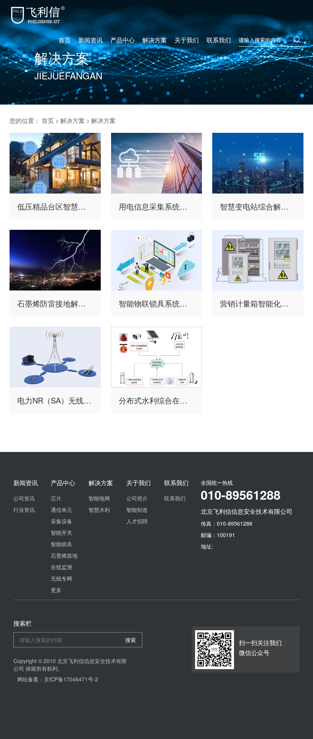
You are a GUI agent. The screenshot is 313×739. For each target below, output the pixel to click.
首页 (64, 39)
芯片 (56, 498)
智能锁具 (61, 544)
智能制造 (137, 509)
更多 (56, 590)
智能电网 (99, 498)
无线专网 (61, 578)
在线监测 (61, 567)
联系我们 (219, 39)
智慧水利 (99, 509)
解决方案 (154, 39)
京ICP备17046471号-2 (71, 679)
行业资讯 (24, 509)
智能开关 (61, 532)
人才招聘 (137, 521)
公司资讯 (24, 498)
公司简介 (137, 498)
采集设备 (61, 521)
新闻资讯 (90, 39)
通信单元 (61, 509)
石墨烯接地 (64, 555)
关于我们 (186, 39)
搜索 (130, 640)
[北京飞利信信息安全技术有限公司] (38, 15)
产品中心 (122, 39)
